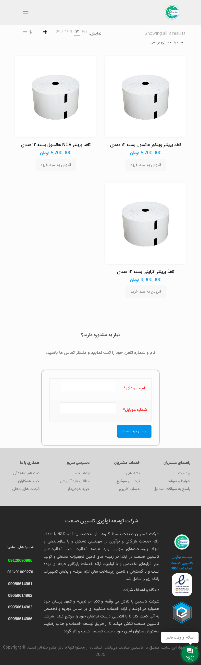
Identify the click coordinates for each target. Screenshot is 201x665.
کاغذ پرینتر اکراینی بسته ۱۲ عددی (146, 272)
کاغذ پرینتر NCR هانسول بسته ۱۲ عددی (56, 145)
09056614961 (20, 583)
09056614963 (20, 607)
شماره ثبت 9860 (181, 568)
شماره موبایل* (135, 410)
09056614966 (20, 618)
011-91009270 (20, 572)
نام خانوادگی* (135, 388)
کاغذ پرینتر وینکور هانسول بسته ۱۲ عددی (145, 145)
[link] (84, 32)
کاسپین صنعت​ (182, 563)
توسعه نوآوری (182, 557)
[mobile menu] (26, 12)
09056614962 (20, 595)
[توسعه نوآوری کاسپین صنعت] (172, 12)
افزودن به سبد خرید (145, 165)
